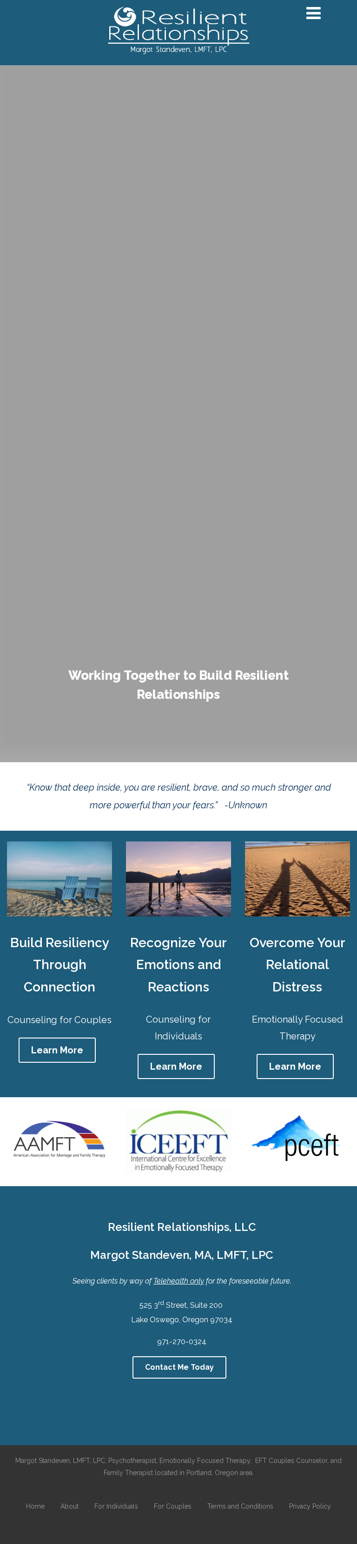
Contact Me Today (179, 1367)
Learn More (57, 1050)
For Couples (173, 1506)
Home (35, 1506)
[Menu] (313, 13)
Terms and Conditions (240, 1506)
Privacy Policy (310, 1506)
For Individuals (116, 1506)
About (69, 1506)
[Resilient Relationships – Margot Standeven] (178, 59)
